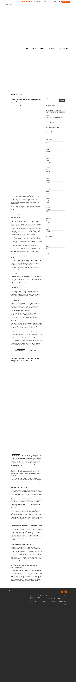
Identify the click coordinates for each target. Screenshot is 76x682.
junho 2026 (48, 144)
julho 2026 (47, 142)
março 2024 (48, 204)
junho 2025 (48, 171)
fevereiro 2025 (48, 180)
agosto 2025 (48, 167)
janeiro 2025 (48, 182)
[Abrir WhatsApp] (73, 679)
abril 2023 (47, 227)
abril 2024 (47, 202)
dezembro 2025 (48, 158)
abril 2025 (47, 176)
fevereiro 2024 (48, 207)
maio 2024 (48, 200)
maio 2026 (48, 147)
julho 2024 (47, 196)
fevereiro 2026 (48, 153)
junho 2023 (48, 222)
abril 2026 (47, 149)
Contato (65, 48)
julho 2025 (47, 169)
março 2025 (48, 178)
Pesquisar (48, 98)
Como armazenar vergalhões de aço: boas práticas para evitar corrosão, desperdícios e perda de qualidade (55, 114)
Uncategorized (48, 253)
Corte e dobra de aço (50, 239)
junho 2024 (48, 198)
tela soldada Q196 (16, 454)
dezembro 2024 (48, 184)
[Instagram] (65, 591)
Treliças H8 (14, 195)
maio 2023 (48, 225)
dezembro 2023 (48, 211)
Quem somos (52, 48)
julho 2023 (47, 220)
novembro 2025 (48, 160)
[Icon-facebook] (62, 591)
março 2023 (48, 229)
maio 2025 (48, 173)
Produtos (33, 48)
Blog (59, 48)
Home (27, 48)
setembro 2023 (48, 218)
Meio (46, 244)
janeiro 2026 (48, 156)
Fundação (47, 242)
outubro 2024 (48, 189)
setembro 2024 (48, 191)
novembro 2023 (48, 213)
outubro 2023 (48, 216)
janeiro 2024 (48, 209)
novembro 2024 (48, 187)
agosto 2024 (48, 193)
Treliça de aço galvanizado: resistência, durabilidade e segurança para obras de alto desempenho (54, 122)
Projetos (47, 250)
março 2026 (48, 151)
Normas (47, 246)
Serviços (42, 48)
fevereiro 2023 (48, 231)
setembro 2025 (48, 164)
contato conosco (21, 349)
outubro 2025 (48, 162)
